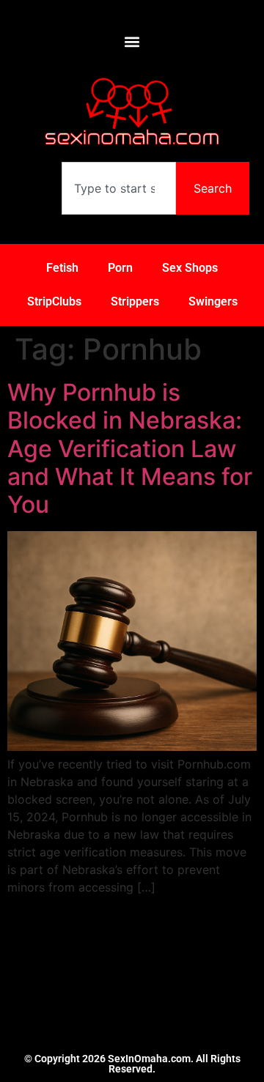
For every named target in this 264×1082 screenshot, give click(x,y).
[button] (132, 41)
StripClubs (54, 301)
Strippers (135, 301)
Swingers (213, 301)
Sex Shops (190, 268)
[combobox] (119, 188)
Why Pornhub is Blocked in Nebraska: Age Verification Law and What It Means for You (129, 448)
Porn (120, 268)
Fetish (62, 268)
